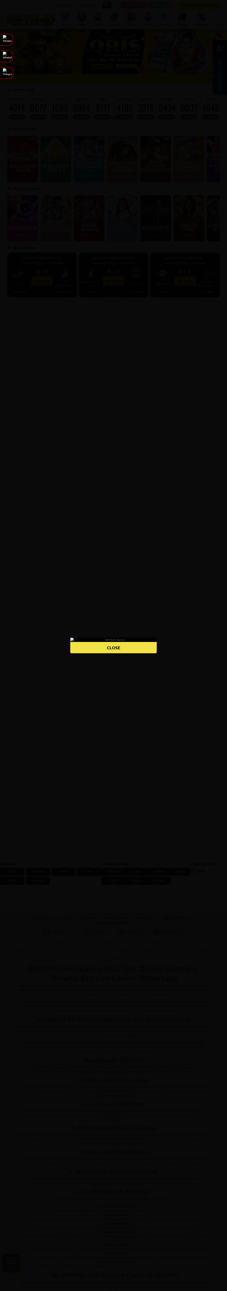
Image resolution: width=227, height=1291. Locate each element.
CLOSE (113, 647)
